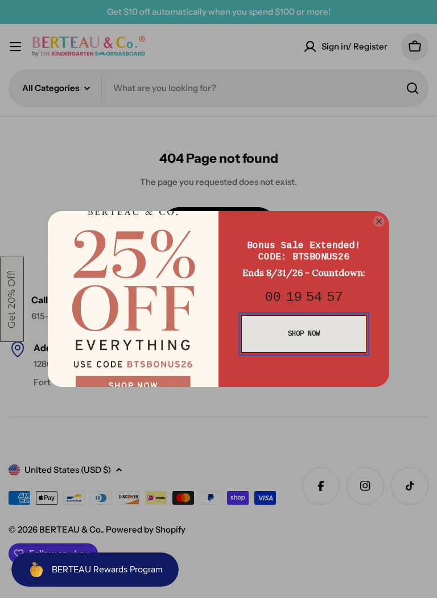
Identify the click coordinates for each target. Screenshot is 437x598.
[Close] (379, 221)
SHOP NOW (304, 334)
